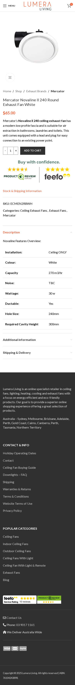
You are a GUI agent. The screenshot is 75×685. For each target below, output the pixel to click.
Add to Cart (32, 150)
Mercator (58, 91)
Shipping (8, 482)
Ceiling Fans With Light (18, 558)
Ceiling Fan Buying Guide (19, 467)
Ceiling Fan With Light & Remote (24, 565)
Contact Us (14, 617)
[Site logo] (37, 5)
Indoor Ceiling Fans (15, 544)
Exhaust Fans (57, 210)
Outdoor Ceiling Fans (17, 551)
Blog (6, 580)
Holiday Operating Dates (19, 453)
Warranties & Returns (17, 489)
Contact (8, 460)
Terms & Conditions (16, 496)
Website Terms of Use (17, 503)
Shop (18, 91)
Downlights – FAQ (15, 474)
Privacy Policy (12, 510)
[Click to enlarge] (10, 77)
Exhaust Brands (36, 91)
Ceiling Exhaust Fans (33, 210)
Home (7, 91)
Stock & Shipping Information (22, 191)
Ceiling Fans (11, 536)
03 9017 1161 (25, 625)
